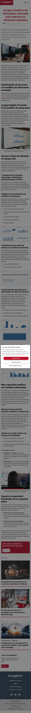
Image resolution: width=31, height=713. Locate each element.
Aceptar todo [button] (16, 358)
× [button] (27, 346)
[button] (15, 365)
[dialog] (15, 356)
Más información (20, 355)
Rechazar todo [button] (16, 362)
